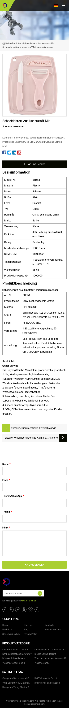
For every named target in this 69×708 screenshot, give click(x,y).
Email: (6, 480)
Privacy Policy (30, 634)
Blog (26, 629)
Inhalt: (6, 527)
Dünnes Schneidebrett (13, 658)
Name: (6, 464)
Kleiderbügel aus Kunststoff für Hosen (50, 650)
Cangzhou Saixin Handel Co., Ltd (16, 679)
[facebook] (4, 609)
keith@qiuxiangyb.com (34, 704)
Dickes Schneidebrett (45, 654)
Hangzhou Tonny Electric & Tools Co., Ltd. (15, 688)
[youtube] (24, 609)
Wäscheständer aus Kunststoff (50, 658)
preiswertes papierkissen (47, 683)
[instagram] (30, 609)
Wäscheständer (42, 663)
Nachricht (7, 629)
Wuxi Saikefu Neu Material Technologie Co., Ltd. (15, 683)
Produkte (16, 43)
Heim (8, 43)
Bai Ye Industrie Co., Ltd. (46, 678)
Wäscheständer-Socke (13, 663)
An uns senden (36, 164)
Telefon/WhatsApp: (13, 496)
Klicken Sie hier (28, 600)
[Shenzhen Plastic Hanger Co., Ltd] (4, 5)
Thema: (7, 511)
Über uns (28, 625)
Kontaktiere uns (53, 629)
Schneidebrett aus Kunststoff (38, 43)
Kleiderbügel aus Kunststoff (16, 649)
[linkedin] (11, 609)
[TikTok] (36, 609)
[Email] (40, 593)
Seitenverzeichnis (11, 634)
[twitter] (17, 609)
